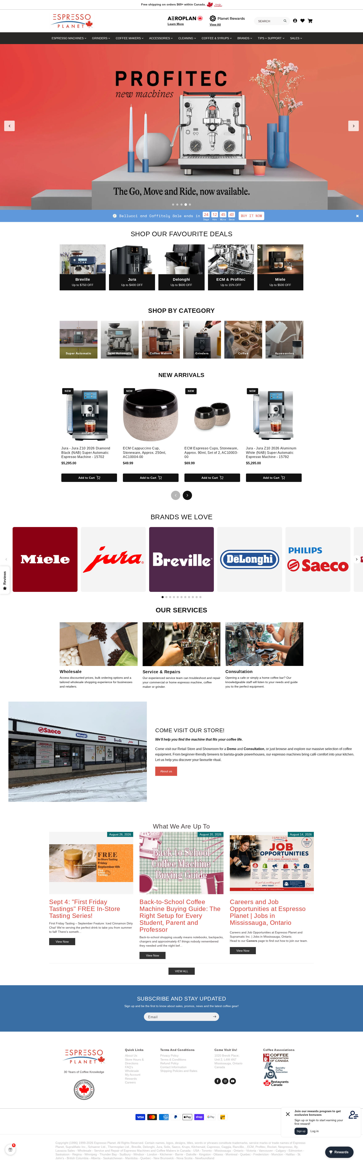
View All (215, 24)
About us (166, 771)
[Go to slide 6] (181, 597)
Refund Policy (169, 1063)
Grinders (99, 38)
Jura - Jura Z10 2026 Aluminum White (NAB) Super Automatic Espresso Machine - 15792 (271, 452)
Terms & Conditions (173, 1059)
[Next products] (187, 495)
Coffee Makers (128, 38)
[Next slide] (353, 126)
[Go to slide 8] (189, 597)
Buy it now (35, 215)
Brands (243, 38)
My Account (132, 1074)
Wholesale (132, 1071)
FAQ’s (129, 1067)
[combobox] (272, 21)
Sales (294, 38)
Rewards (131, 1078)
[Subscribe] (214, 1016)
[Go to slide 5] (190, 204)
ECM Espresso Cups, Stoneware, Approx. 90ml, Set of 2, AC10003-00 (211, 452)
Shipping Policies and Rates (178, 1071)
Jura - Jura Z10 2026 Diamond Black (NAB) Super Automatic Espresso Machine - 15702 (85, 452)
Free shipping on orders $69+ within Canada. (173, 4)
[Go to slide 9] (193, 597)
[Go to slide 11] (200, 597)
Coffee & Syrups (215, 38)
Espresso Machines (68, 38)
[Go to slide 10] (197, 597)
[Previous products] (175, 495)
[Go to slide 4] (186, 205)
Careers (130, 1082)
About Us (131, 1055)
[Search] (285, 21)
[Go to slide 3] (181, 205)
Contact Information (173, 1067)
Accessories (159, 38)
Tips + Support (270, 38)
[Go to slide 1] (173, 205)
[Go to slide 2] (177, 205)
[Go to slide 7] (185, 597)
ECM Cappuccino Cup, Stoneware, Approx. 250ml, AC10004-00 (144, 452)
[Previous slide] (9, 126)
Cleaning (185, 38)
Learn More (176, 24)
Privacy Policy (169, 1055)
